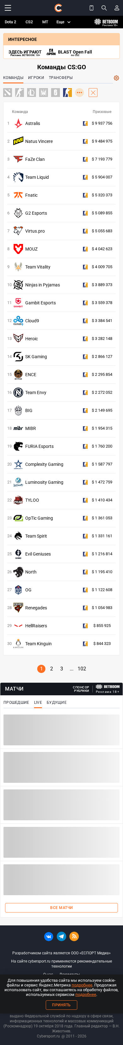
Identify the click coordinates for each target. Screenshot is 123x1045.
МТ (45, 22)
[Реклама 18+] (108, 687)
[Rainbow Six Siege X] (55, 92)
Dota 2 (10, 22)
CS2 (29, 22)
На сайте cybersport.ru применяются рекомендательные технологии (61, 964)
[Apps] (91, 8)
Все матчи (61, 908)
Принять (61, 1005)
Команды (13, 78)
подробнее (82, 985)
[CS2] (19, 92)
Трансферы (61, 78)
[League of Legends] (31, 92)
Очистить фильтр (93, 92)
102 (82, 669)
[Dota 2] (7, 92)
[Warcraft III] (43, 92)
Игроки (36, 78)
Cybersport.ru (48, 1036)
